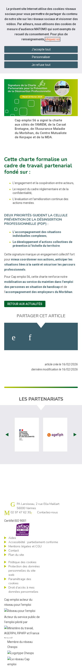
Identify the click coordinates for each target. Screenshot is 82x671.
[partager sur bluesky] (67, 337)
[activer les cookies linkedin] (29, 337)
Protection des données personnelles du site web (24, 570)
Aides (12, 538)
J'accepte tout (41, 49)
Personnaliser (41, 57)
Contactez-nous (47, 512)
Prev (6, 434)
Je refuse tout (41, 64)
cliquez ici (52, 39)
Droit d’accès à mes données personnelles (23, 590)
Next (75, 434)
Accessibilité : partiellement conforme (33, 542)
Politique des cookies (22, 562)
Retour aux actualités (24, 304)
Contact (13, 551)
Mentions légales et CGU (25, 546)
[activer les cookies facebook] (14, 337)
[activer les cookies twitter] (47, 337)
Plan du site (16, 555)
